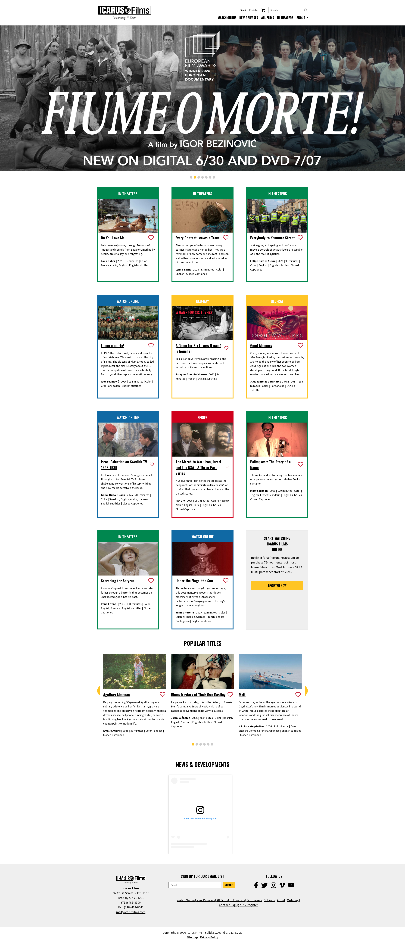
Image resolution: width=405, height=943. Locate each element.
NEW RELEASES (248, 17)
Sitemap (192, 937)
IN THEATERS (285, 17)
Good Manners (261, 345)
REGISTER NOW (277, 585)
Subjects (269, 900)
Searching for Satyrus (117, 580)
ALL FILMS (267, 17)
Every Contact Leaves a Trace (198, 237)
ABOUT (301, 17)
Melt (242, 694)
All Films (222, 900)
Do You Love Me (113, 237)
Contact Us (226, 905)
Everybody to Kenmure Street (272, 237)
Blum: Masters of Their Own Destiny (198, 694)
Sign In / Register (246, 905)
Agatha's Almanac (116, 694)
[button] (191, 177)
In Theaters (237, 900)
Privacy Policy (209, 937)
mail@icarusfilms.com (130, 912)
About (281, 900)
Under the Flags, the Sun (194, 580)
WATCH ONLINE (227, 17)
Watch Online (186, 900)
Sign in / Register (249, 10)
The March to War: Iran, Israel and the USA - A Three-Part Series (198, 467)
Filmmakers (254, 900)
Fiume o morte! (112, 345)
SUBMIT (229, 885)
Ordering (293, 900)
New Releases (205, 900)
